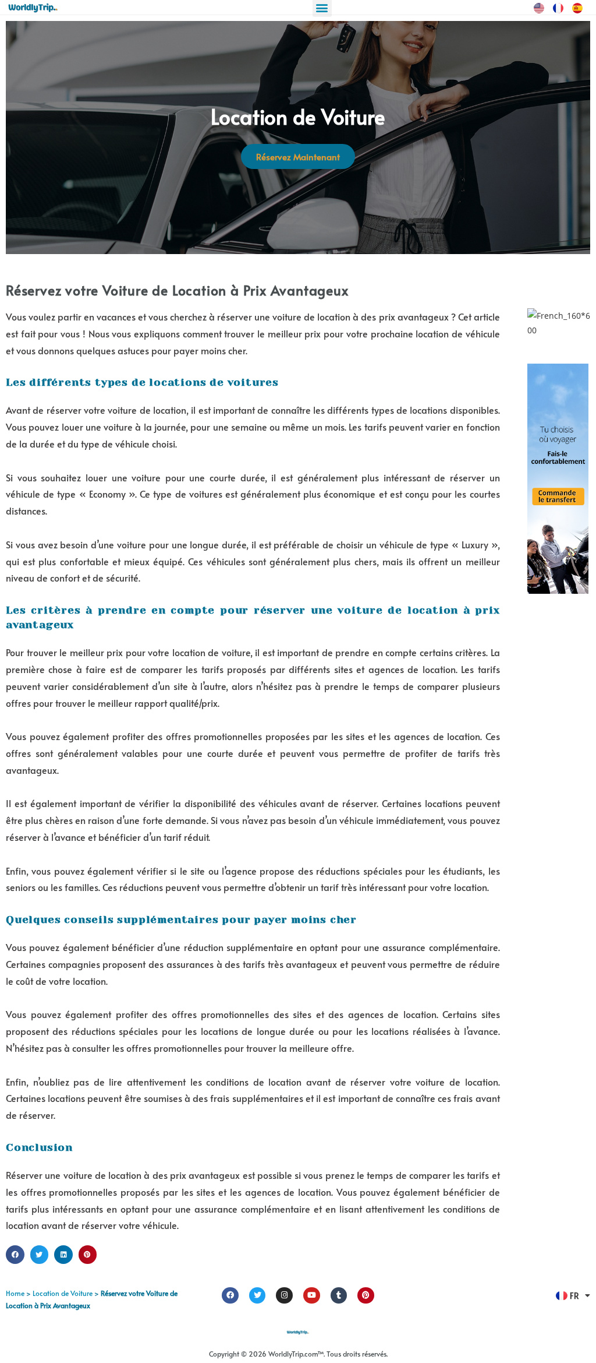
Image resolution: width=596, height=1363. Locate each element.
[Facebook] (230, 1295)
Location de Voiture (63, 1293)
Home (15, 1293)
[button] (15, 1254)
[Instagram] (284, 1295)
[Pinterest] (365, 1295)
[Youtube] (311, 1295)
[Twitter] (257, 1295)
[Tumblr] (339, 1295)
